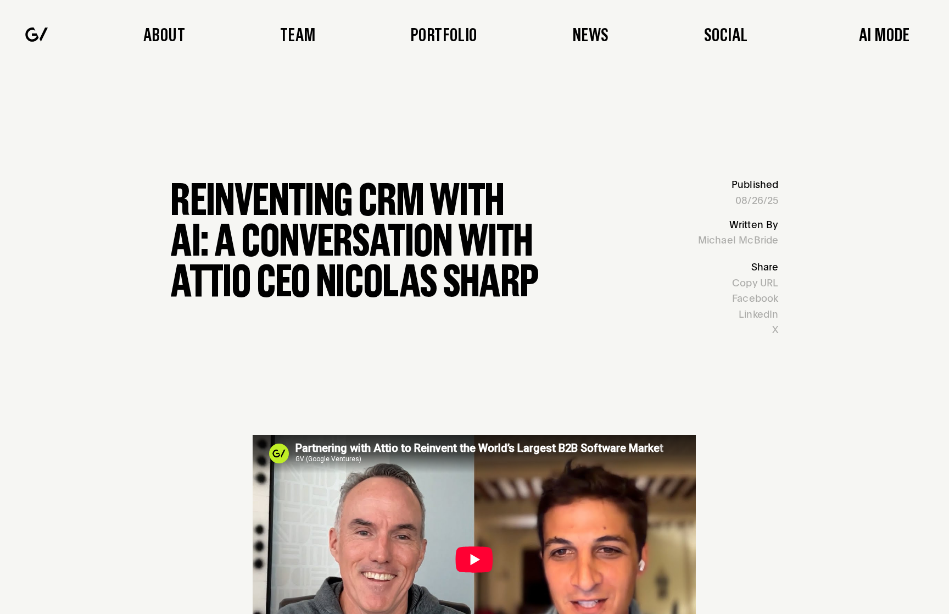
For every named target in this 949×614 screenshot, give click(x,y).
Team (298, 34)
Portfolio (443, 34)
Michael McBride (738, 239)
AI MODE (884, 34)
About (164, 34)
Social (725, 34)
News (590, 34)
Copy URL (755, 282)
